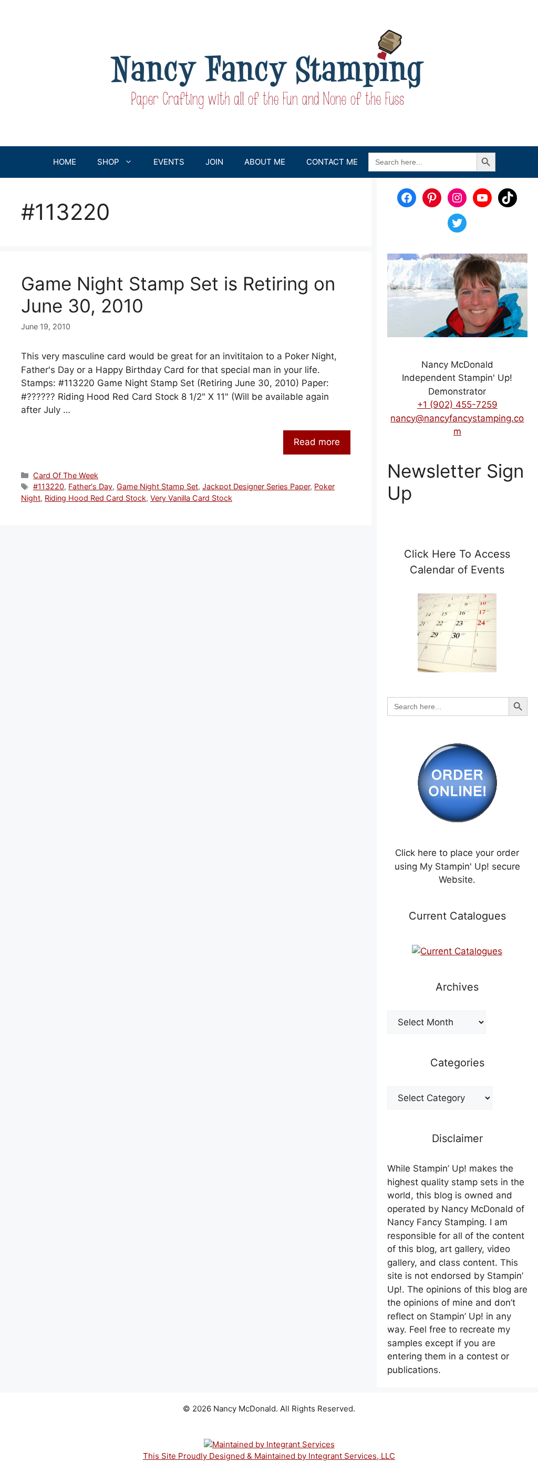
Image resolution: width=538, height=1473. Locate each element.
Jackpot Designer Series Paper (256, 486)
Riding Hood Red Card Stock (95, 497)
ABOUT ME (264, 162)
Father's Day (90, 486)
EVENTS (168, 162)
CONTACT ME (332, 162)
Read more (317, 442)
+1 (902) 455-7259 (457, 404)
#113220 (48, 486)
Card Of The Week (65, 475)
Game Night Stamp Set (157, 486)
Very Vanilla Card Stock (191, 497)
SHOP (108, 162)
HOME (64, 162)
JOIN (214, 162)
